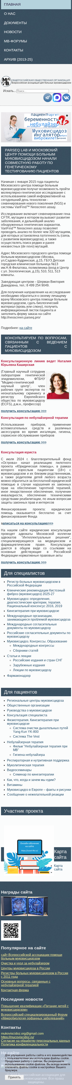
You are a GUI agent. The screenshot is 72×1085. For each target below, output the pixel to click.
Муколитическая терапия (25, 765)
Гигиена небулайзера (29, 754)
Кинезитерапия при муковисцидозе (33, 611)
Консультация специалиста (27, 715)
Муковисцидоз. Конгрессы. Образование (37, 641)
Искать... (9, 91)
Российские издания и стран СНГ (37, 660)
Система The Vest (26, 736)
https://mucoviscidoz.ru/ (17, 1037)
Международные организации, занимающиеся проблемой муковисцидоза (38, 617)
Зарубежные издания (29, 665)
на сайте (25, 328)
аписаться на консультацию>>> (28, 523)
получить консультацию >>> (23, 411)
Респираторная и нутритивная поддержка (38, 760)
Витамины (14, 785)
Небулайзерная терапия (25, 742)
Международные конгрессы (33, 645)
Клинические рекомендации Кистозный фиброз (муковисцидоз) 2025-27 (36, 592)
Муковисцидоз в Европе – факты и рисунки (39, 789)
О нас (9, 14)
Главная (12, 4)
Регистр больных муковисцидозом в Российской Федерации (33, 583)
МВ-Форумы (15, 41)
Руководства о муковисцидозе (29, 710)
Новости (13, 32)
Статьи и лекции (19, 656)
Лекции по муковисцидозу (32, 670)
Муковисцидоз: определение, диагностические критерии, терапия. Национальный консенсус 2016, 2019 (34, 602)
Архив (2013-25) (18, 59)
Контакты (13, 50)
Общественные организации (28, 705)
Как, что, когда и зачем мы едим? (31, 780)
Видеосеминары (19, 770)
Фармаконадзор (19, 675)
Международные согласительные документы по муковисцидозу (32, 626)
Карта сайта (58, 867)
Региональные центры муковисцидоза (35, 700)
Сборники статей (25, 650)
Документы (15, 23)
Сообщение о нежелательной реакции (35, 794)
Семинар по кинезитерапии (33, 774)
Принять (14, 1077)
